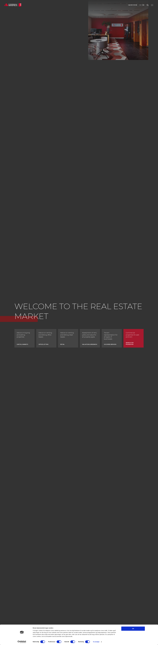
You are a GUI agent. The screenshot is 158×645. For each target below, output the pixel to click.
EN (143, 5)
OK (133, 628)
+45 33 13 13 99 (132, 5)
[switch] (59, 641)
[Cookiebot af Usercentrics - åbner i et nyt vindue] (22, 642)
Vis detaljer (96, 641)
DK (140, 5)
